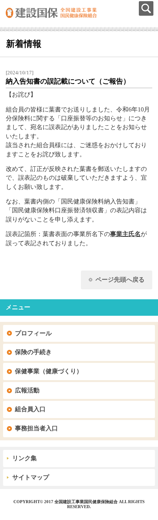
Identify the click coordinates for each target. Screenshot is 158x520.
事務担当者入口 (36, 428)
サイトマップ (30, 477)
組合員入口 (30, 409)
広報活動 (27, 390)
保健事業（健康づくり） (48, 371)
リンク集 (24, 458)
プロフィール (33, 333)
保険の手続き (33, 352)
